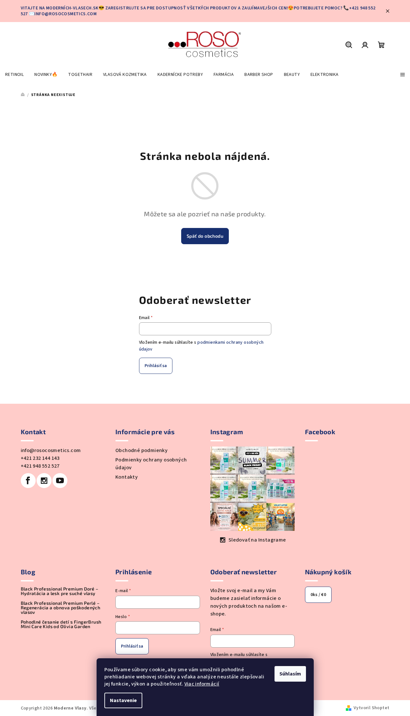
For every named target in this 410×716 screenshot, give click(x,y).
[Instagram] (44, 480)
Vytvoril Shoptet (371, 708)
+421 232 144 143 (40, 458)
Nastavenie (123, 700)
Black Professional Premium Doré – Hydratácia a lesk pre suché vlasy (60, 591)
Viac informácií (201, 683)
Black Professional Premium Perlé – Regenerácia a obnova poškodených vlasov (60, 608)
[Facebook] (28, 480)
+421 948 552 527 (40, 466)
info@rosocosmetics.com (51, 450)
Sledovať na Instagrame (257, 539)
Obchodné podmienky (141, 450)
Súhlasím (290, 673)
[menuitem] (14, 74)
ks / (318, 594)
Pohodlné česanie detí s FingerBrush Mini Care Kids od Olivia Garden (61, 624)
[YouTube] (60, 480)
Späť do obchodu (205, 236)
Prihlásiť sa (156, 366)
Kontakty (126, 477)
